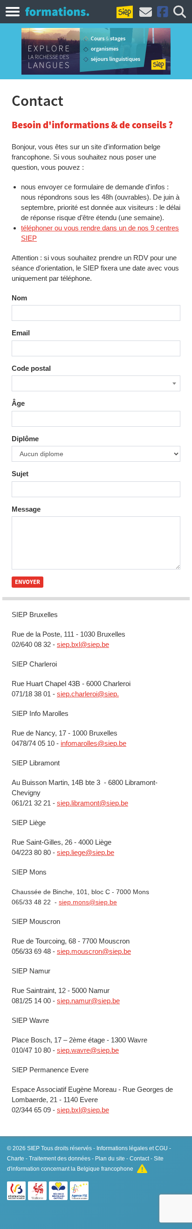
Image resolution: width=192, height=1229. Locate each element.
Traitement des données (59, 1158)
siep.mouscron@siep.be (94, 951)
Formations (57, 11)
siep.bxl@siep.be (83, 644)
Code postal (31, 368)
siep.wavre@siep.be (88, 1050)
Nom (19, 298)
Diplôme (25, 439)
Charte (15, 1158)
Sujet (20, 474)
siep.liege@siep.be (85, 852)
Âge (18, 403)
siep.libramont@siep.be (92, 803)
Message (26, 509)
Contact (139, 1158)
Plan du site (110, 1158)
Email (21, 333)
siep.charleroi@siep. (88, 694)
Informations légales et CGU (132, 1148)
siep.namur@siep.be (88, 1001)
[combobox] (96, 383)
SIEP (33, 1148)
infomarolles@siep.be (93, 743)
